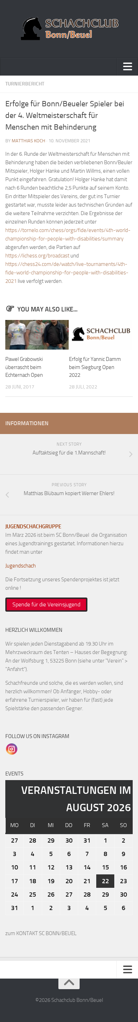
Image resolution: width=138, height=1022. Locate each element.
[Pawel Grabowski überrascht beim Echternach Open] (37, 335)
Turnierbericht (24, 84)
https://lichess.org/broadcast (37, 255)
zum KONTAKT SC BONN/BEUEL (40, 933)
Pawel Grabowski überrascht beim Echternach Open (24, 367)
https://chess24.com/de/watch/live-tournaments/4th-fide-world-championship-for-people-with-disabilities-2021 (66, 272)
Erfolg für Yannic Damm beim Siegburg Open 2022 (95, 367)
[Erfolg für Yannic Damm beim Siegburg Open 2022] (100, 335)
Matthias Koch (28, 140)
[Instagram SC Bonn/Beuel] (11, 748)
